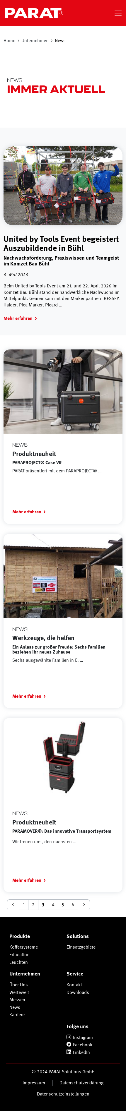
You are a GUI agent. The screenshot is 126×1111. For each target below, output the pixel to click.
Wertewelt (19, 992)
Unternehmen (35, 40)
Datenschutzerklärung (81, 1083)
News (14, 1007)
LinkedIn (81, 1052)
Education (19, 954)
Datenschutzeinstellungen (63, 1094)
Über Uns (18, 985)
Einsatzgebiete (81, 947)
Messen (17, 1000)
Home (9, 40)
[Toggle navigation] (118, 13)
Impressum (34, 1083)
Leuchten (18, 962)
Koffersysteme (23, 947)
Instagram (83, 1037)
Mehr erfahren (18, 318)
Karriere (17, 1014)
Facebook (82, 1045)
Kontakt (74, 985)
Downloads (78, 992)
